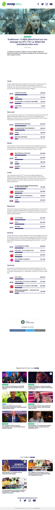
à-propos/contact (36, 508)
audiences (27, 36)
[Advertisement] (27, 68)
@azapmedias (30, 322)
